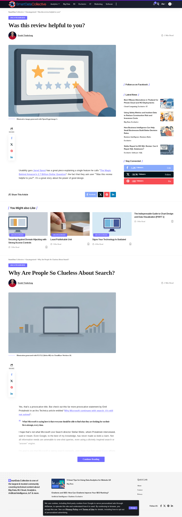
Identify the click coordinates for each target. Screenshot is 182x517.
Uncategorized (17, 18)
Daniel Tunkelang (25, 35)
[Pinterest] (149, 181)
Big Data (127, 122)
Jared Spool (39, 170)
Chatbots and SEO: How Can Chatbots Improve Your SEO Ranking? (80, 493)
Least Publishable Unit (61, 239)
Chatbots (71, 497)
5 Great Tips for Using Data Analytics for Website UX (89, 480)
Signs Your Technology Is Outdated (109, 239)
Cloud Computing (130, 106)
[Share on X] (11, 144)
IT (147, 106)
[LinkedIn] (172, 506)
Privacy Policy (72, 509)
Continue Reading (91, 459)
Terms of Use (88, 509)
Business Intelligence (131, 137)
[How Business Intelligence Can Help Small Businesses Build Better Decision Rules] (167, 131)
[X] (149, 175)
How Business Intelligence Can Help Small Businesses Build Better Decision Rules (140, 130)
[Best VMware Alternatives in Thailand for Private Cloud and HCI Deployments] (167, 104)
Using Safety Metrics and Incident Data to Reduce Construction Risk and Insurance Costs (140, 115)
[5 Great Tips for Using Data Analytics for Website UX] (58, 484)
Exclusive (141, 106)
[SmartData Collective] (27, 4)
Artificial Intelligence (59, 497)
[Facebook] (149, 168)
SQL (141, 153)
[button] (133, 507)
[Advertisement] (67, 145)
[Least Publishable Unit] (70, 224)
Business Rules (145, 137)
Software (135, 153)
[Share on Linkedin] (11, 157)
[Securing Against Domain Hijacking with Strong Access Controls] (28, 224)
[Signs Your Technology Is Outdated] (112, 224)
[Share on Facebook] (11, 138)
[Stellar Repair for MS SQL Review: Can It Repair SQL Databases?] (167, 150)
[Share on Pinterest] (11, 151)
